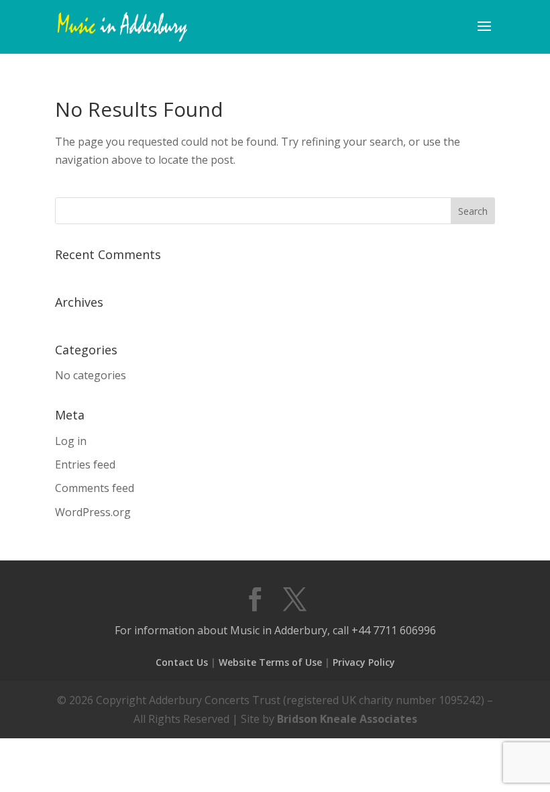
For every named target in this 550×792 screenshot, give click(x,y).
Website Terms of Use (270, 662)
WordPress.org (93, 512)
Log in (71, 441)
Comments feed (94, 488)
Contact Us (182, 662)
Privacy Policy (364, 662)
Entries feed (85, 464)
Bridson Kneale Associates (347, 718)
